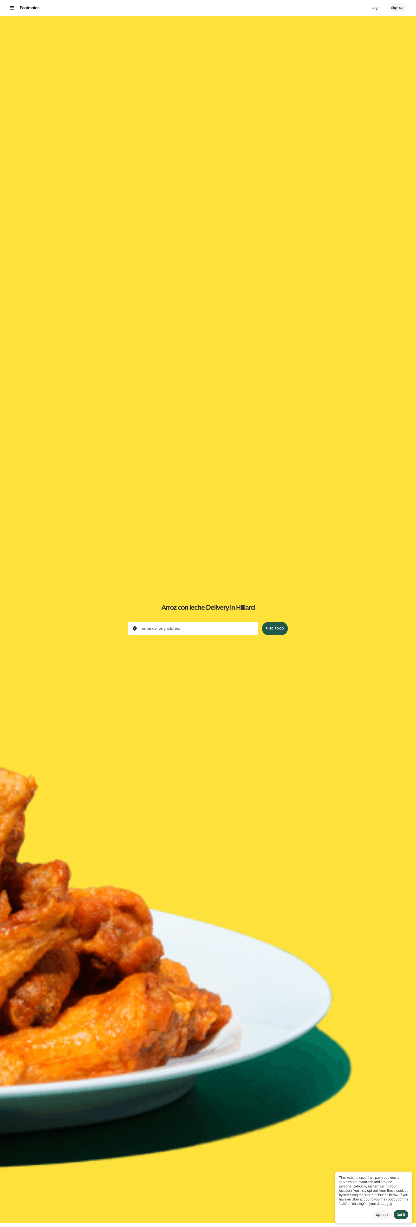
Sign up (397, 8)
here (388, 1204)
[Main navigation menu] (12, 7)
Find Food (275, 628)
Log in (377, 8)
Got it (400, 1215)
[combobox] (197, 628)
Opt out (382, 1215)
